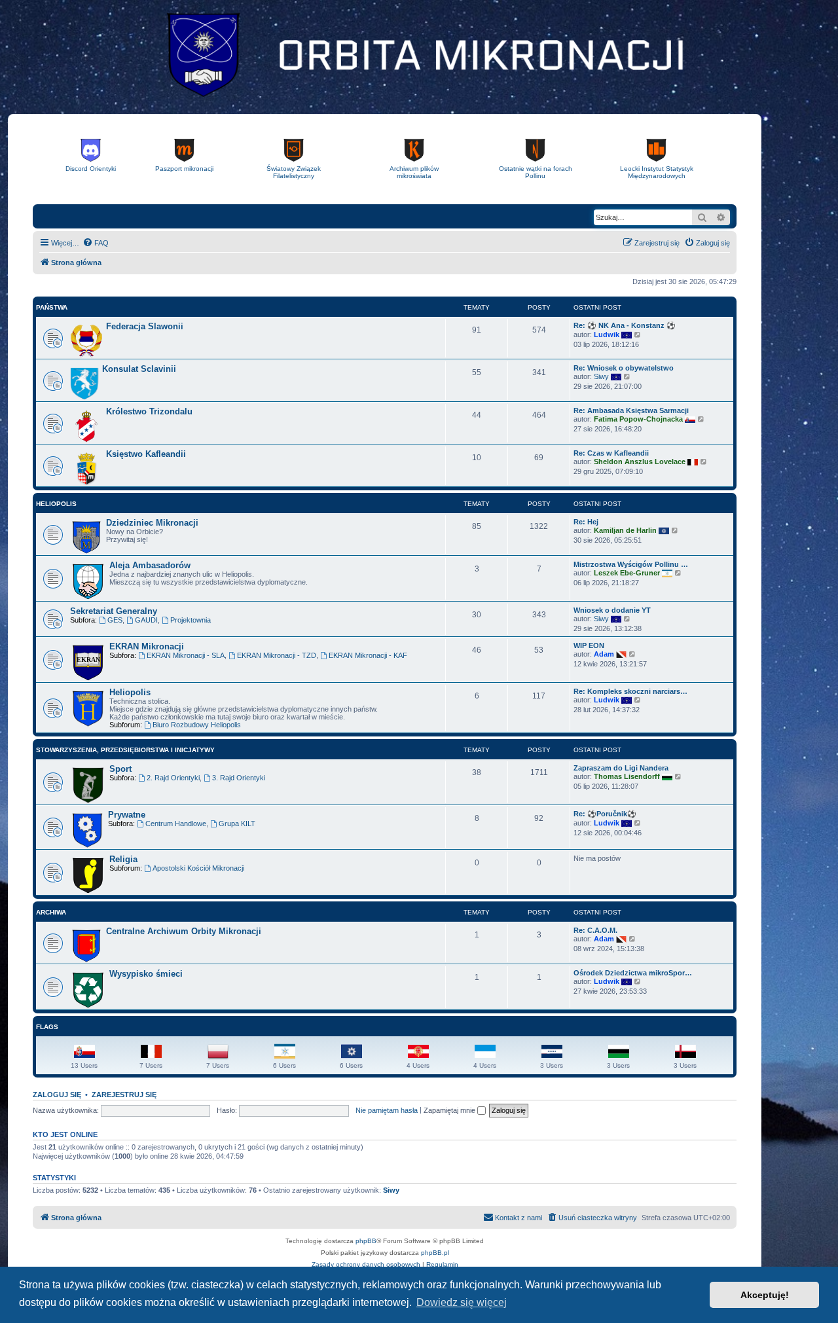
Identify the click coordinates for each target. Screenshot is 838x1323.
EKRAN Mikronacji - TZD (276, 655)
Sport (120, 769)
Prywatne (126, 815)
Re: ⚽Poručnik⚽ (605, 814)
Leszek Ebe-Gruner (627, 573)
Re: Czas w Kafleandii (611, 453)
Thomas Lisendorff (627, 776)
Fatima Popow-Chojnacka (638, 419)
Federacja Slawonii (144, 326)
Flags (47, 1026)
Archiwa (51, 912)
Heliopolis (56, 503)
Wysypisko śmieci (146, 974)
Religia (123, 859)
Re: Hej (586, 522)
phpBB (365, 1240)
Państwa (51, 307)
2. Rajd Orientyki (173, 778)
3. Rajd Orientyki (238, 778)
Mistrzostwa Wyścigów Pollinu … (631, 564)
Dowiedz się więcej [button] (461, 1302)
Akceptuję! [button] (764, 1295)
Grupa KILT (237, 823)
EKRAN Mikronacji (146, 646)
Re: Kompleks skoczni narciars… (630, 691)
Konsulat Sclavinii (139, 369)
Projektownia (190, 620)
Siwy (601, 376)
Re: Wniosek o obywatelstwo (624, 368)
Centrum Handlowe (175, 823)
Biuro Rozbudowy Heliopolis (197, 725)
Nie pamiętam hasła (386, 1110)
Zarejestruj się (124, 1094)
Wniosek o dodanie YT (612, 610)
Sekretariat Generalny (113, 611)
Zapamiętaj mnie (450, 1110)
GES (114, 620)
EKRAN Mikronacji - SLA (186, 655)
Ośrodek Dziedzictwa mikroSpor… (633, 973)
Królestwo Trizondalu (149, 411)
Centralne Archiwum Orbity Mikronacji (183, 931)
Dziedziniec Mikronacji (152, 523)
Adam (604, 654)
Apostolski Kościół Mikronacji (198, 868)
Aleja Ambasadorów (150, 565)
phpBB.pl (435, 1252)
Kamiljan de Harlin (625, 530)
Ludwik (606, 334)
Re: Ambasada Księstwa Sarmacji (631, 410)
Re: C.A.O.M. (595, 930)
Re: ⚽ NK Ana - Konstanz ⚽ (625, 325)
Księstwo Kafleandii (146, 454)
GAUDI (146, 620)
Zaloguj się (57, 1094)
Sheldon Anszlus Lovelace (639, 461)
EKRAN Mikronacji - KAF (368, 655)
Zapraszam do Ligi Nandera (621, 768)
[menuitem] (95, 243)
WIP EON (589, 645)
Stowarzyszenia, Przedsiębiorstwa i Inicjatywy (125, 749)
